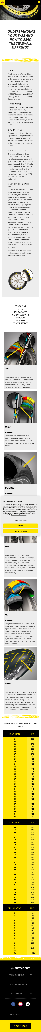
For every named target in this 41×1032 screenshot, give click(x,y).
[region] (20, 516)
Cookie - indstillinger (20, 520)
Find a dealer (22, 1026)
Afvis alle (20, 525)
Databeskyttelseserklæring (19, 515)
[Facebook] (13, 1004)
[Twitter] (28, 1004)
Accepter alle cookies (20, 531)
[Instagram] (20, 1004)
